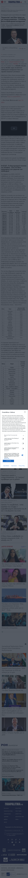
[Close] (25, 412)
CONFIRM (8, 460)
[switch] (23, 438)
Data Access (14, 465)
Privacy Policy (22, 465)
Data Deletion (6, 465)
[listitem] (14, 436)
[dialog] (14, 439)
